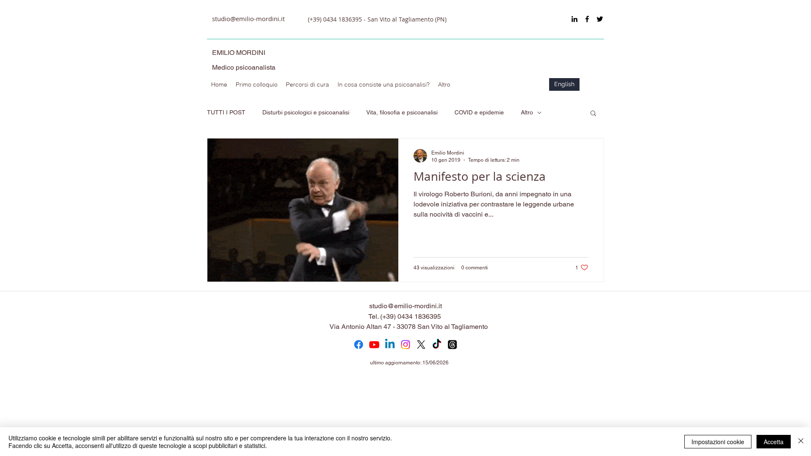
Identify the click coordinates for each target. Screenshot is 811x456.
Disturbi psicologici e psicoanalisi (305, 112)
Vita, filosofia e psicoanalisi (402, 112)
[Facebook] (359, 344)
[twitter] (600, 19)
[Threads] (452, 344)
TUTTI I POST (226, 112)
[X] (421, 344)
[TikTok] (437, 344)
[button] (593, 113)
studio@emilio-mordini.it (248, 18)
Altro (527, 112)
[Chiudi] (801, 441)
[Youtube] (374, 344)
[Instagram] (405, 344)
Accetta (774, 441)
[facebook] (587, 19)
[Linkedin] (390, 344)
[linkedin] (574, 19)
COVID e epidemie (479, 112)
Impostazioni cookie (717, 441)
